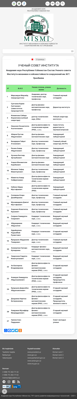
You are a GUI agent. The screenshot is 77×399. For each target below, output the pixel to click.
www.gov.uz (32, 355)
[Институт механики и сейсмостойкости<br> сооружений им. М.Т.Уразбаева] (38, 28)
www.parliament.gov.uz (36, 358)
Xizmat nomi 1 (58, 352)
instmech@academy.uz (11, 378)
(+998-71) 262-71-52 (10, 375)
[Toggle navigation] (72, 51)
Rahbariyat (6, 355)
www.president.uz (34, 352)
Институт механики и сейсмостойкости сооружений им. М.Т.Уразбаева (38, 45)
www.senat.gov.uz (34, 361)
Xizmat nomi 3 (58, 358)
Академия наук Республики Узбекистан (38, 10)
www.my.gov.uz (33, 364)
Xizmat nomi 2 (58, 355)
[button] (52, 3)
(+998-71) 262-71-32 (10, 372)
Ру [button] (47, 3)
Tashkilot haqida (8, 352)
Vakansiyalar (7, 358)
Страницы (40, 59)
